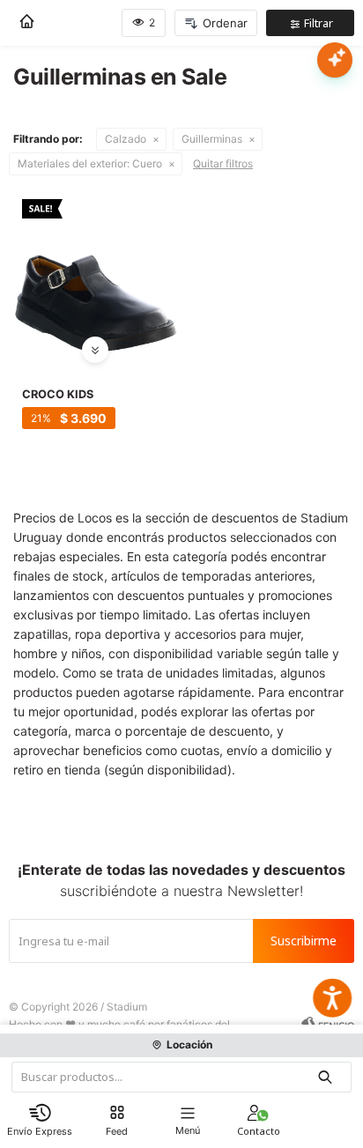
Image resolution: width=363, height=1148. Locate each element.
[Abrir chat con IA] (334, 60)
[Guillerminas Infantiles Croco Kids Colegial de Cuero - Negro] (95, 272)
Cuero (90, 163)
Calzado (125, 138)
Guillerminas (212, 138)
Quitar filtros (223, 163)
